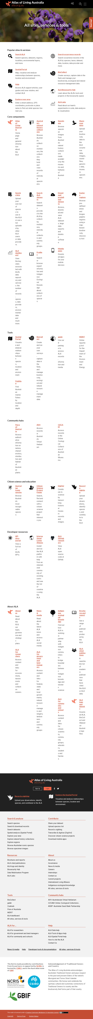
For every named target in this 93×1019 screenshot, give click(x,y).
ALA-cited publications (82, 651)
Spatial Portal (21, 69)
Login (47, 788)
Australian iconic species (18, 489)
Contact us (52, 876)
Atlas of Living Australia (18, 125)
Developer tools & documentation (42, 949)
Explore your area (14, 836)
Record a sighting (22, 796)
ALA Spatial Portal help (57, 936)
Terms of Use (21, 1016)
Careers (51, 869)
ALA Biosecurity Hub (66, 90)
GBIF (12, 970)
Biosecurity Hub (13, 869)
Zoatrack (10, 906)
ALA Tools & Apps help (57, 933)
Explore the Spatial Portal (66, 795)
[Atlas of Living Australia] (45, 782)
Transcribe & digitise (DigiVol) (60, 833)
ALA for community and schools (20, 936)
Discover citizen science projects (61, 836)
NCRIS (39, 966)
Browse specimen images (17, 848)
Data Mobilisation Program (18, 873)
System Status (33, 1016)
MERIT (10, 912)
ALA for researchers (15, 930)
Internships (52, 873)
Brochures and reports (16, 860)
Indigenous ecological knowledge (61, 885)
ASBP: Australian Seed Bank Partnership (64, 906)
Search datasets (13, 829)
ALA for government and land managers (23, 933)
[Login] (72, 4)
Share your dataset (55, 823)
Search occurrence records (69, 54)
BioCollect (62, 72)
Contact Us (52, 943)
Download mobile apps (57, 839)
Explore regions (13, 842)
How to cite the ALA (56, 940)
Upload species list (56, 826)
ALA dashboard (13, 916)
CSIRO (19, 968)
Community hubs (56, 895)
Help (17, 84)
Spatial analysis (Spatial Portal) (19, 833)
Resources (12, 855)
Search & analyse (15, 818)
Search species (13, 823)
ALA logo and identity (15, 866)
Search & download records (18, 826)
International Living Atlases (59, 882)
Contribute (53, 818)
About (51, 855)
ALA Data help (53, 930)
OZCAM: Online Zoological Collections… (64, 903)
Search (79, 4)
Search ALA (20, 54)
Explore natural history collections (20, 839)
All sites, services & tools (58, 888)
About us (51, 860)
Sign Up (37, 788)
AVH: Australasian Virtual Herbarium (62, 900)
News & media (54, 866)
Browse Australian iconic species (20, 845)
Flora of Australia (14, 909)
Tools (10, 895)
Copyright (10, 1016)
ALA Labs (62, 102)
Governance (53, 863)
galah (9, 903)
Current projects (54, 879)
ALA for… (11, 925)
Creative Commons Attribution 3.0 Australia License (42, 1012)
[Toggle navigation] (85, 4)
